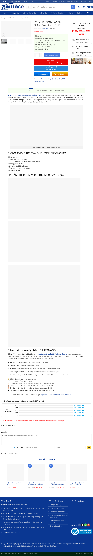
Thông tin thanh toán (56, 90)
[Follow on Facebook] (2, 1)
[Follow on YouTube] (88, 524)
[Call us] (5, 1)
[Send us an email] (3, 1)
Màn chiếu (43, 13)
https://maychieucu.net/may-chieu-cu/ (56, 394)
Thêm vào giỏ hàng (51, 55)
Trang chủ (6, 13)
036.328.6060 (17, 527)
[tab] (31, 90)
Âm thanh (69, 13)
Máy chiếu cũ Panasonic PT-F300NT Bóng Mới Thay (35, 483)
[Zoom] (3, 35)
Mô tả (31, 90)
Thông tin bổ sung (41, 90)
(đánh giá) (45, 28)
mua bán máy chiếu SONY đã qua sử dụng (52, 354)
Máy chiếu (15, 13)
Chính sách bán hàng (58, 1)
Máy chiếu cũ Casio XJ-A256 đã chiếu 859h (77, 483)
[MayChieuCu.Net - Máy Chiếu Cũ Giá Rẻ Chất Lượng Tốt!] (12, 7)
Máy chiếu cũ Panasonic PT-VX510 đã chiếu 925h (56, 483)
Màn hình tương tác (29, 13)
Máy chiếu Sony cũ (47, 79)
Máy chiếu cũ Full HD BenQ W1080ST (15, 483)
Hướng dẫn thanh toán (71, 1)
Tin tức (48, 1)
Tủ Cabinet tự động (57, 13)
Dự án (5, 16)
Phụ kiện (79, 13)
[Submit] (73, 7)
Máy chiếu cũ (58, 79)
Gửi (88, 447)
